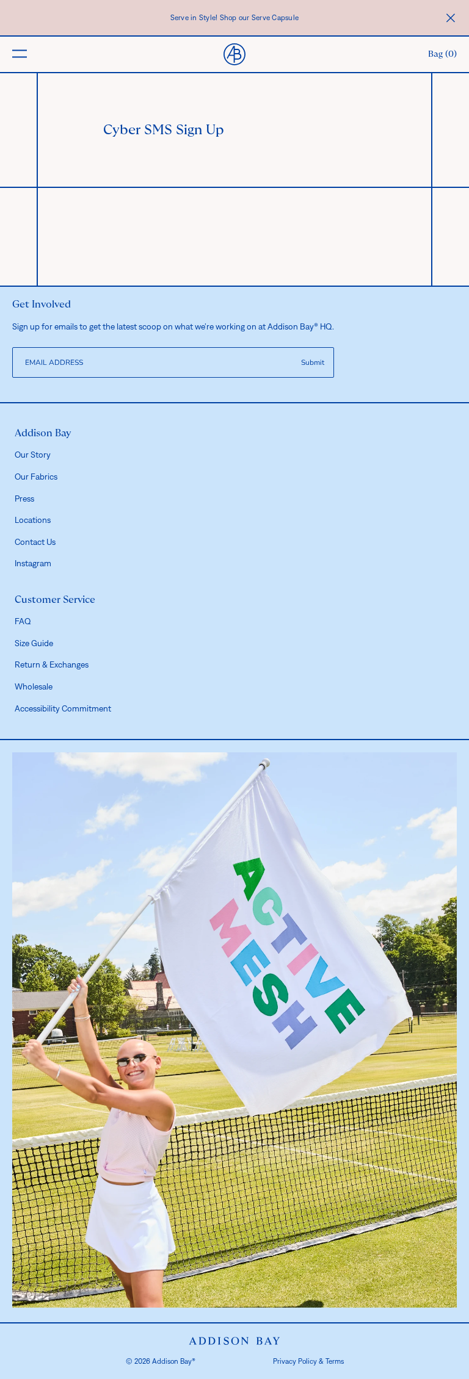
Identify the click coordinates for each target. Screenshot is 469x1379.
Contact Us (35, 542)
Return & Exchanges (52, 664)
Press (24, 498)
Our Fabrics (36, 476)
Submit (312, 362)
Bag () (442, 54)
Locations (33, 520)
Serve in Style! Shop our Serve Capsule (234, 17)
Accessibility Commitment (63, 708)
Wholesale (34, 686)
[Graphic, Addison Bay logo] (234, 1341)
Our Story (33, 454)
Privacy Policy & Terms (308, 1361)
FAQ (23, 621)
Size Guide (34, 643)
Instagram (33, 563)
